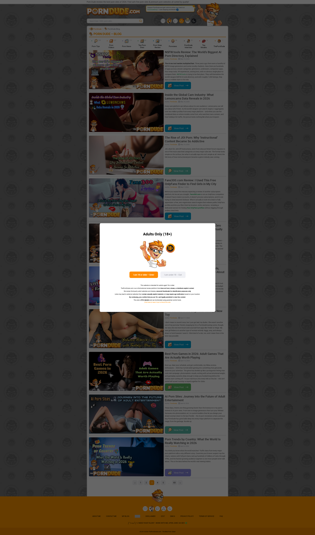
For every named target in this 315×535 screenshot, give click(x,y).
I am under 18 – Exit (173, 274)
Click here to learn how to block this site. (157, 302)
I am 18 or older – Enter (143, 274)
